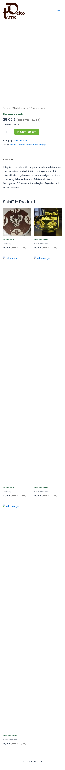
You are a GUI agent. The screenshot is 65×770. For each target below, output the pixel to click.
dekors (13, 145)
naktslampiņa (39, 145)
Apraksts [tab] (8, 159)
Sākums (7, 108)
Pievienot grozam (26, 131)
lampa (29, 145)
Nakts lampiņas (20, 108)
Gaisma (21, 145)
